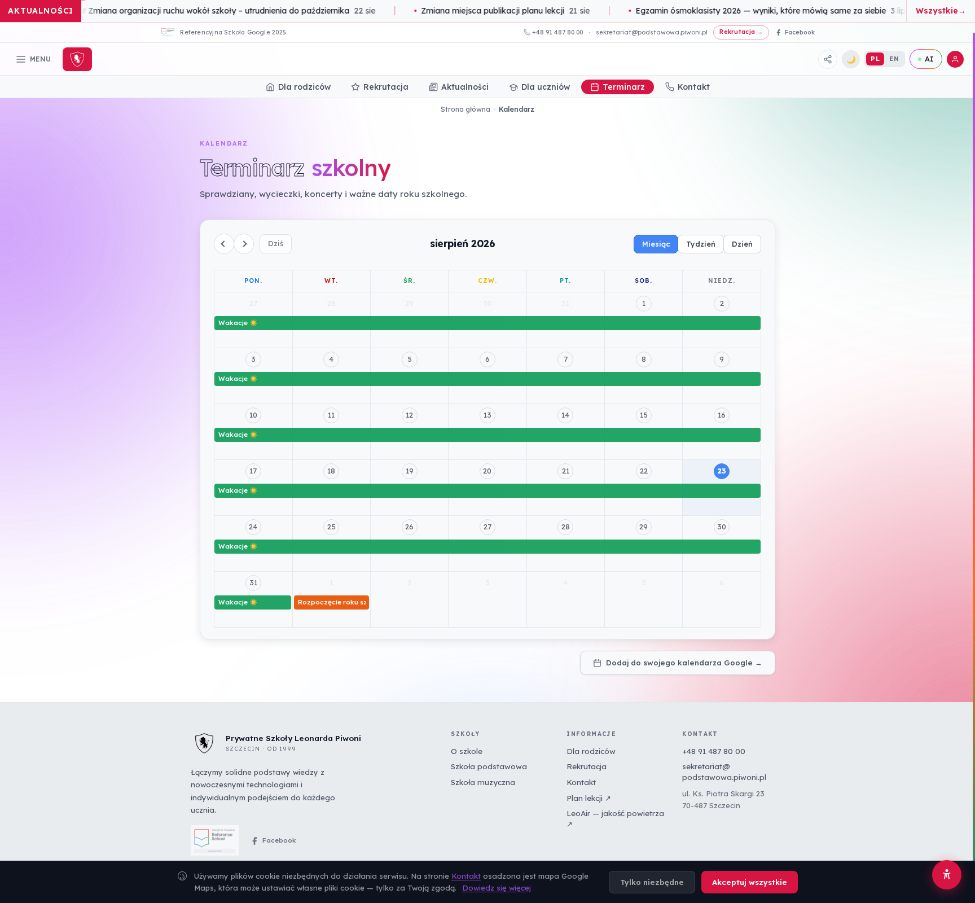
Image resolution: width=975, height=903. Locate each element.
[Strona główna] (77, 59)
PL (875, 58)
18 (331, 470)
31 (565, 303)
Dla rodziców (304, 87)
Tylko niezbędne (652, 882)
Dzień (742, 243)
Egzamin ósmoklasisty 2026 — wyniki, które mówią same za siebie (764, 11)
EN (894, 58)
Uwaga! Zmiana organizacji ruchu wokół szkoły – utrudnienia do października (209, 11)
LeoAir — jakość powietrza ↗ (615, 819)
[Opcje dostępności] (946, 874)
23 (721, 470)
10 (253, 414)
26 (409, 526)
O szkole (466, 751)
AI (929, 58)
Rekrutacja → (741, 32)
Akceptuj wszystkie (749, 882)
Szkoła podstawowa (489, 767)
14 (565, 414)
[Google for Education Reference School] (215, 841)
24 (253, 526)
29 (409, 303)
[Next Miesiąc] (244, 244)
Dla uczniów (545, 87)
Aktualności (465, 87)
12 (409, 414)
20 (487, 470)
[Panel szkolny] (955, 59)
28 (331, 303)
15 (644, 414)
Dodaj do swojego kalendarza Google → (684, 662)
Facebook (279, 840)
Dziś (275, 243)
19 (410, 470)
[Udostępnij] (827, 59)
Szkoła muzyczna (483, 782)
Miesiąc (656, 243)
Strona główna (465, 109)
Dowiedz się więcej (496, 887)
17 (253, 470)
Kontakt (694, 87)
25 (331, 526)
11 (331, 414)
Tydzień (700, 243)
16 (722, 414)
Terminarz (624, 87)
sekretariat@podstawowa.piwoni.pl (652, 32)
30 (487, 303)
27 (253, 303)
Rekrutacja (386, 87)
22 (644, 470)
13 (487, 414)
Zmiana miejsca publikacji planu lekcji (498, 11)
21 (565, 470)
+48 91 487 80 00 (557, 32)
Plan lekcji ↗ (588, 798)
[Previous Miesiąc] (224, 244)
